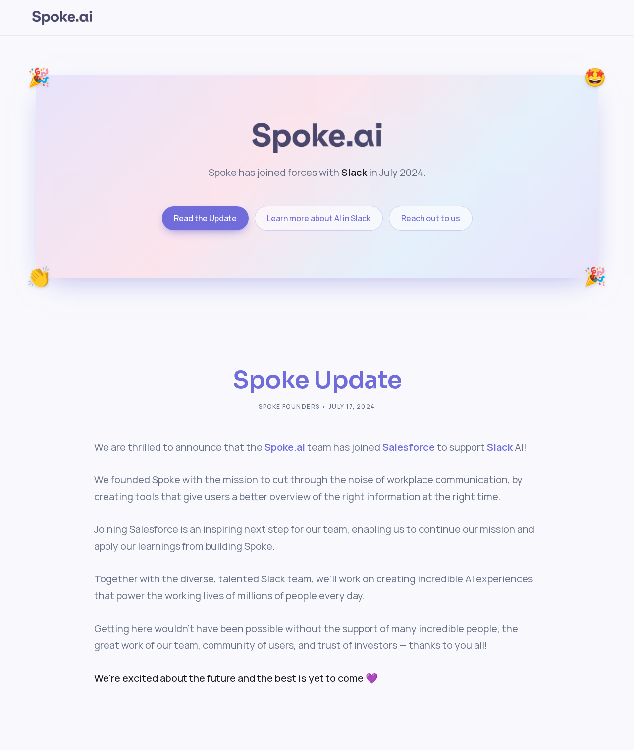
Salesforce (408, 447)
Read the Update (205, 218)
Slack (500, 447)
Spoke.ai (284, 447)
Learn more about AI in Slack (318, 218)
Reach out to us (430, 218)
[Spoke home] (62, 18)
